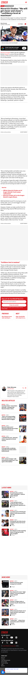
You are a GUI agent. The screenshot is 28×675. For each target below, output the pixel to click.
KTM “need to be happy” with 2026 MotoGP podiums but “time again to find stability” (10, 460)
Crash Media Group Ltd (9, 646)
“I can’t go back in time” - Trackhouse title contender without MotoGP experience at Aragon (17, 504)
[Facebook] (3, 638)
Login (2, 664)
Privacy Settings (4, 663)
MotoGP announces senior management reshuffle (16, 583)
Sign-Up (2, 665)
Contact (3, 658)
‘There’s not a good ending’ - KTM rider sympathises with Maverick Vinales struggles (9, 418)
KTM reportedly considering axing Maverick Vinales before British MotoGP (9, 450)
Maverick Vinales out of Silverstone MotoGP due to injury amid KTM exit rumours (10, 428)
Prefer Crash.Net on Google (12, 47)
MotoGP (7, 6)
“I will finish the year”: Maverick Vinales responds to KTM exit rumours (10, 439)
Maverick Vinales (5, 53)
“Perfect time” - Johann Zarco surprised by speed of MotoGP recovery (17, 622)
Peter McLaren (4, 23)
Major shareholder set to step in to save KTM (21, 317)
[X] (7, 638)
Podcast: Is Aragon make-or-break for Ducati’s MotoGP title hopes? (17, 603)
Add (24, 48)
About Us (3, 657)
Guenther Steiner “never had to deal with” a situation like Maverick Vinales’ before (9, 407)
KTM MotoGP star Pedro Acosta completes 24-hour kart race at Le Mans (17, 523)
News (12, 6)
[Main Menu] (26, 2)
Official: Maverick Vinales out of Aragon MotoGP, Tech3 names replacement (12, 192)
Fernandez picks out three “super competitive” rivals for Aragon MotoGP (17, 494)
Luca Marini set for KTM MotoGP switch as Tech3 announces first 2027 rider (18, 513)
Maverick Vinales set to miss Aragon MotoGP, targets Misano (13, 196)
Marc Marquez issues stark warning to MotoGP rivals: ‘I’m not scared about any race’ (7, 317)
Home (2, 6)
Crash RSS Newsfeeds (5, 660)
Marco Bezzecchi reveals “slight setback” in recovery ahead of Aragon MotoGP (18, 593)
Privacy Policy (4, 308)
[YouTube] (12, 638)
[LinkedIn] (16, 638)
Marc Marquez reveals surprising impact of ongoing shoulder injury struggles (18, 532)
